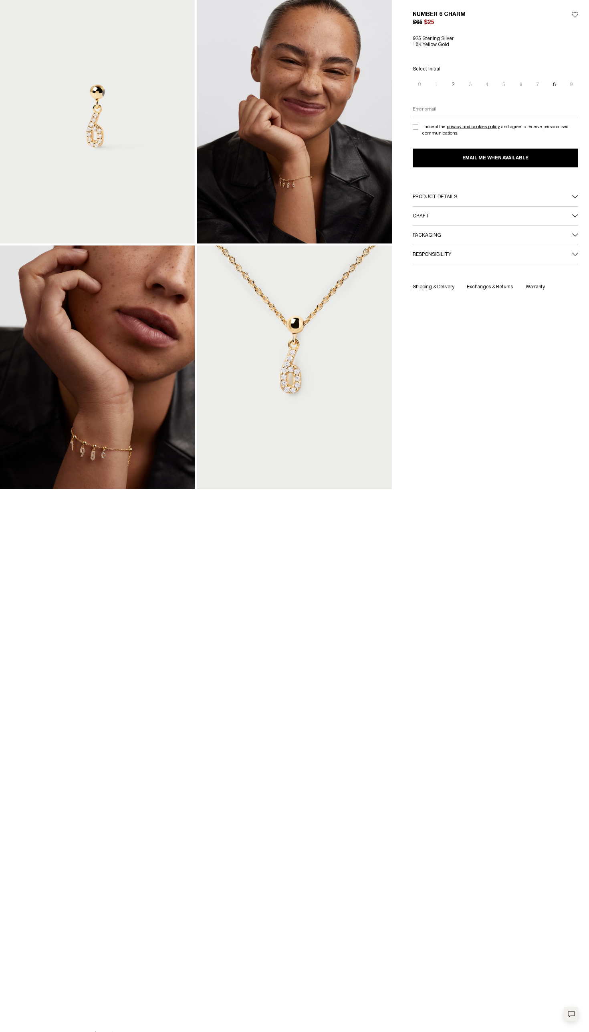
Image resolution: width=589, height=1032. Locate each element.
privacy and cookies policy (473, 127)
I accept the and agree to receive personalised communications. (495, 130)
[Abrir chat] (571, 1014)
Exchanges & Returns (489, 287)
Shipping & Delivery (433, 287)
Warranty (535, 287)
